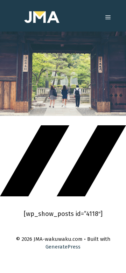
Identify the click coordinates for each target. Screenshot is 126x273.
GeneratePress (63, 247)
